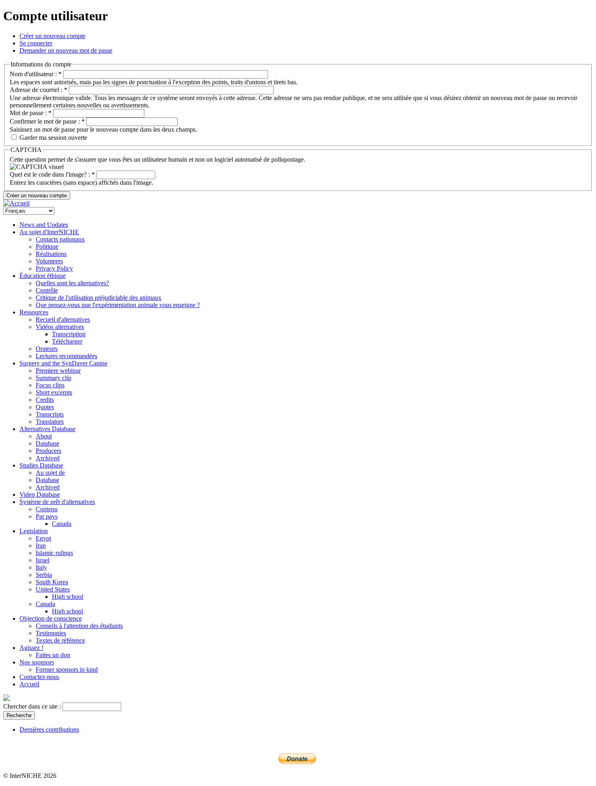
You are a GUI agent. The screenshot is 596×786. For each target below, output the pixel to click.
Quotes (45, 407)
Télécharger (67, 341)
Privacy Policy (54, 268)
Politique (47, 246)
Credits (45, 399)
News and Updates (43, 224)
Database (47, 443)
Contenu (47, 509)
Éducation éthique (42, 275)
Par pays (47, 516)
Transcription (69, 334)
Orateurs (47, 348)
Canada (61, 523)
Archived (48, 458)
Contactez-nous (39, 676)
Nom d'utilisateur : (36, 73)
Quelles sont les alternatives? (72, 283)
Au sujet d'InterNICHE (49, 232)
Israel (42, 560)
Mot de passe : (30, 112)
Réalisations (51, 253)
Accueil (29, 684)
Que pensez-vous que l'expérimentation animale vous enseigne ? (118, 304)
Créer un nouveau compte (52, 35)
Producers (48, 450)
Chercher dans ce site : (32, 706)
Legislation (33, 531)
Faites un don (53, 654)
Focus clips (50, 385)
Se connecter (35, 43)
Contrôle (47, 290)
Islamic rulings (54, 552)
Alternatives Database (47, 428)
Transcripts (50, 414)
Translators (50, 421)
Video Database (39, 494)
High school (67, 596)
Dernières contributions (49, 729)
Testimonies (51, 633)
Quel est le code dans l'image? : (52, 174)
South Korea (52, 582)
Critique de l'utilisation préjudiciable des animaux (98, 297)
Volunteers (49, 261)
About (44, 436)
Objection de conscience (50, 618)
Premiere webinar (58, 370)
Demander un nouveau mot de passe (65, 50)
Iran (41, 545)
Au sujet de (50, 472)
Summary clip (53, 377)
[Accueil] (16, 203)
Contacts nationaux (60, 239)
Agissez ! (31, 647)
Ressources (33, 312)
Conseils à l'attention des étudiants (79, 625)
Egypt (43, 538)
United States (53, 589)
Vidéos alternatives (60, 326)
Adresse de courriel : (38, 89)
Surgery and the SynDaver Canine (63, 363)
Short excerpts (54, 392)
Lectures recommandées (66, 355)
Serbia (44, 574)
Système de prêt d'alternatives (57, 501)
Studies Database (41, 465)
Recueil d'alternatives (63, 319)
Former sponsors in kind (67, 669)
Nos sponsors (36, 662)
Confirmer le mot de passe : (47, 121)
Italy (41, 567)
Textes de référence (60, 640)
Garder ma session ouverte (52, 137)
